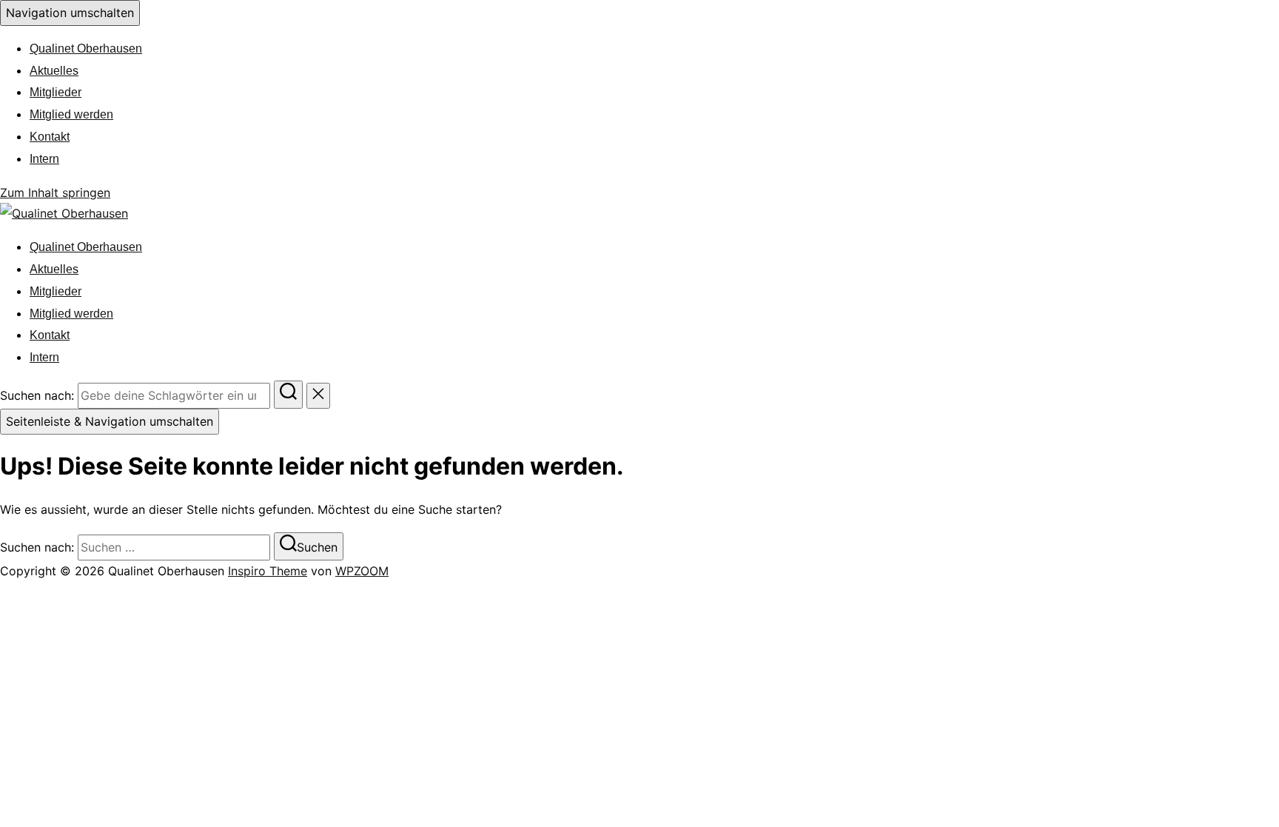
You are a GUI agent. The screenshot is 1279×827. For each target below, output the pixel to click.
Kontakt (50, 136)
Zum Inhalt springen (55, 192)
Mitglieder (55, 92)
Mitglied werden (71, 114)
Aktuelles (54, 70)
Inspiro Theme (267, 570)
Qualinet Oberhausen (86, 48)
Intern (44, 159)
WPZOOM (362, 570)
